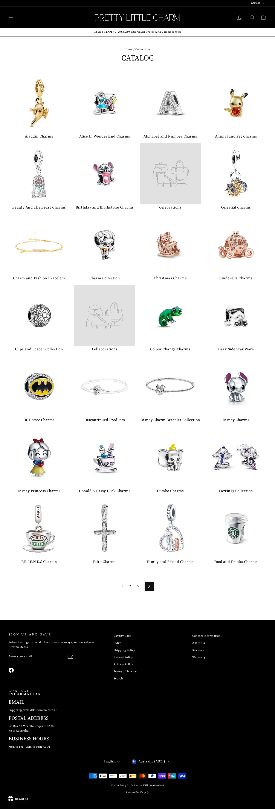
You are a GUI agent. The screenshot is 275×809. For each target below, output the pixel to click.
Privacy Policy (123, 664)
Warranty (198, 657)
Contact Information (206, 636)
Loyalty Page (122, 636)
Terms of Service (125, 671)
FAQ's (117, 643)
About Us (198, 643)
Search (118, 678)
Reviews (198, 650)
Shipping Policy (124, 650)
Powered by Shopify (137, 792)
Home (128, 49)
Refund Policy (123, 657)
